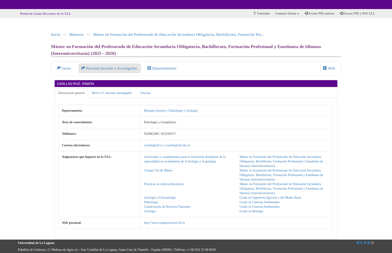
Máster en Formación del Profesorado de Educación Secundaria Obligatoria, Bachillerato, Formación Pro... (178, 34)
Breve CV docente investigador (112, 93)
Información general (71, 93)
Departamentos (163, 68)
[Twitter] (364, 243)
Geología (150, 211)
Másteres (77, 34)
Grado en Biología (251, 211)
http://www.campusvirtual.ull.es (164, 222)
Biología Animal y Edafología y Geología (171, 110)
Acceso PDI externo (321, 13)
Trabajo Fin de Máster (158, 170)
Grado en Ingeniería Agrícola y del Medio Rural (270, 197)
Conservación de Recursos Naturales (167, 206)
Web (331, 68)
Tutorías (145, 93)
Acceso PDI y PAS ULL (359, 13)
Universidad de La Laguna (30, 4)
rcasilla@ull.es (153, 145)
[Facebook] (358, 243)
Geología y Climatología (160, 197)
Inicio (56, 34)
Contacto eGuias (286, 13)
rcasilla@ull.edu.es (178, 145)
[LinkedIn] (368, 243)
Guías (66, 68)
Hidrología (151, 202)
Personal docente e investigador (111, 68)
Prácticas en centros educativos (164, 184)
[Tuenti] (361, 243)
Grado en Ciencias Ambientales (259, 202)
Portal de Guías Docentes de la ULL (45, 13)
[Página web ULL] (372, 243)
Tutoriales (263, 13)
